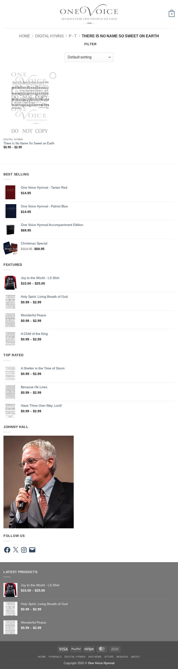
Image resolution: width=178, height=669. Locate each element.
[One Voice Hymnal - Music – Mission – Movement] (89, 14)
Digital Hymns (49, 36)
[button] (5, 14)
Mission (122, 656)
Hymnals (55, 656)
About (135, 656)
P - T (73, 36)
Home (24, 36)
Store (109, 656)
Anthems (95, 656)
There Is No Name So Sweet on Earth (28, 143)
